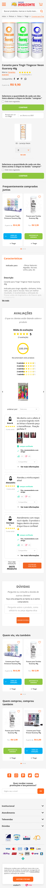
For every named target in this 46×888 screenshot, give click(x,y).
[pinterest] (21, 79)
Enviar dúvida (23, 620)
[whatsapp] (25, 79)
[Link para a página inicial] (4, 16)
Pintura (11, 16)
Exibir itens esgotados (12, 101)
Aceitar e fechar (23, 879)
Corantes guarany (8, 73)
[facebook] (14, 79)
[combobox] (23, 11)
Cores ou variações (13, 236)
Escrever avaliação (32, 565)
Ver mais (5, 300)
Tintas (19, 16)
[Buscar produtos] (41, 11)
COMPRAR (23, 107)
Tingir (27, 16)
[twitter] (18, 79)
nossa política (34, 872)
